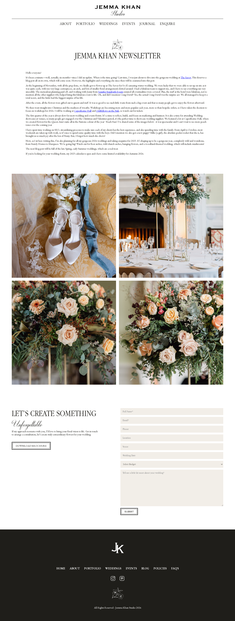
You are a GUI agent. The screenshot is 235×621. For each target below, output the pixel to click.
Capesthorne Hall (82, 110)
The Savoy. (186, 77)
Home (60, 568)
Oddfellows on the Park (107, 110)
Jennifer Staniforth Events (110, 91)
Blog (145, 568)
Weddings (113, 568)
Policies (160, 568)
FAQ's (175, 568)
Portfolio (92, 568)
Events (131, 568)
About (75, 568)
